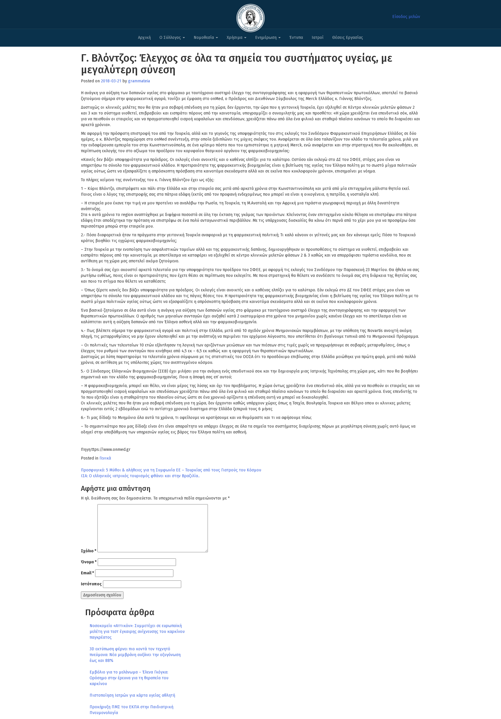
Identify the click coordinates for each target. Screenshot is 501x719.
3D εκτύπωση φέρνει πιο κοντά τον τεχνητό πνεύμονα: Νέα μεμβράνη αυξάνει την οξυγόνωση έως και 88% (135, 655)
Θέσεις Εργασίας (347, 37)
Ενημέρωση (266, 37)
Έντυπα (296, 37)
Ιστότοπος (91, 584)
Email (87, 573)
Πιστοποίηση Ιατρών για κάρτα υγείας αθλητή (132, 695)
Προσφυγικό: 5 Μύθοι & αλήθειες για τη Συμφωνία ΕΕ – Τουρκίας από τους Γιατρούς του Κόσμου (171, 470)
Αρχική (144, 37)
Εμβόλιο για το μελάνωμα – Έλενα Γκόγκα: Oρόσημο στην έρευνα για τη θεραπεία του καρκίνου (129, 678)
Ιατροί (318, 37)
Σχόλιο (88, 551)
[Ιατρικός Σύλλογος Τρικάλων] (250, 16)
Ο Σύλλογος (170, 37)
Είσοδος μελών (406, 16)
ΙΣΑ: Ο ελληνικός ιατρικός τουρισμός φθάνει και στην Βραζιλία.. (140, 475)
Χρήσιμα (235, 37)
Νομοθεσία (204, 37)
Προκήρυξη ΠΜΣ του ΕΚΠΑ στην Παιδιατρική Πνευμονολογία (131, 710)
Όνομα (89, 562)
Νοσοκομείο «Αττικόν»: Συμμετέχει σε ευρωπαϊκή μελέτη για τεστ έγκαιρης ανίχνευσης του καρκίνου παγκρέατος (137, 631)
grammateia (139, 81)
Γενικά (105, 458)
